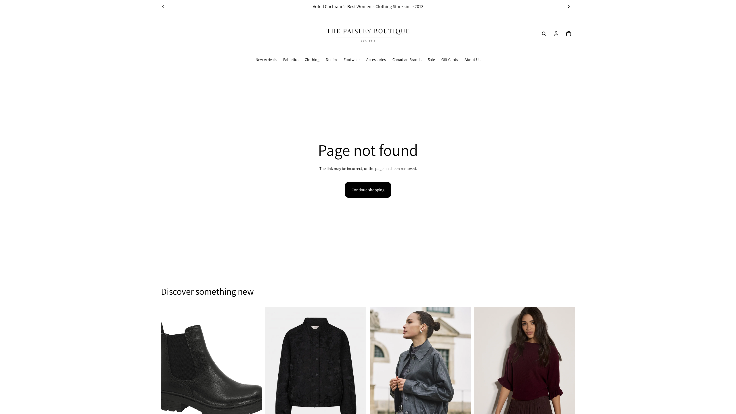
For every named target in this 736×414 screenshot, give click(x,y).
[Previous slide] (163, 6)
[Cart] (568, 33)
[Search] (544, 33)
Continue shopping (368, 189)
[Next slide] (568, 6)
